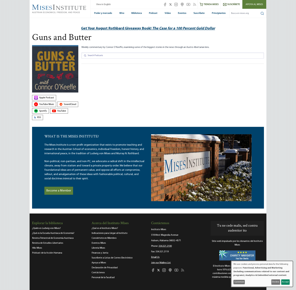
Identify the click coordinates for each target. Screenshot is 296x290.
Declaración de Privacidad (105, 267)
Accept (285, 282)
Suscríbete (199, 13)
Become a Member (58, 190)
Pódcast (153, 13)
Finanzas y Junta (100, 253)
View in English (103, 4)
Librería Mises (98, 248)
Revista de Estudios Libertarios (47, 243)
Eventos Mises (99, 243)
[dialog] (262, 274)
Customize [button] (239, 282)
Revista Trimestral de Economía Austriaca (53, 238)
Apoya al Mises (254, 4)
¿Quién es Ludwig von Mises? (46, 228)
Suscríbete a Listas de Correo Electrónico (112, 258)
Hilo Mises (37, 248)
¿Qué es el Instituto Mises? (105, 228)
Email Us (155, 257)
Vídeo (168, 13)
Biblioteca (136, 13)
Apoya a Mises (99, 263)
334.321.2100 (165, 246)
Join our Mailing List (161, 263)
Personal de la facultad (103, 277)
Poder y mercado (103, 13)
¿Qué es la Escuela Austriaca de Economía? (53, 233)
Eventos (182, 13)
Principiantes (219, 13)
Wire (121, 13)
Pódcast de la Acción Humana (47, 253)
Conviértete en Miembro (104, 238)
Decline (275, 282)
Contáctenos (98, 272)
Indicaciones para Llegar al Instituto (109, 233)
